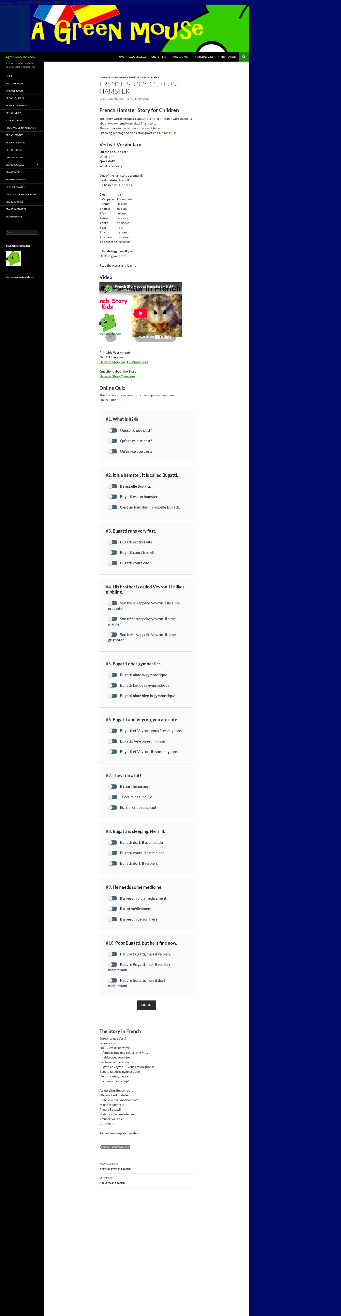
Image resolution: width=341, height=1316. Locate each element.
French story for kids (116, 1147)
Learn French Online (112, 77)
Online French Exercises (143, 77)
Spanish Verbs (14, 172)
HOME (121, 56)
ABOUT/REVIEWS (137, 56)
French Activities (16, 142)
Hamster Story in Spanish (115, 1166)
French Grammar (16, 105)
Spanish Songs (14, 216)
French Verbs (13, 113)
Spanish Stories (14, 201)
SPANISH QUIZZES (227, 56)
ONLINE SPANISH (181, 56)
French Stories (14, 135)
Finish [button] (146, 1005)
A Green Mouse (139, 98)
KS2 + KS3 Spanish (15, 187)
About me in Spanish (112, 1180)
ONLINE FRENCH (159, 56)
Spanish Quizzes (15, 164)
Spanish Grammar (16, 179)
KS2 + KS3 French (15, 120)
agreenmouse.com (20, 57)
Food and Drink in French (21, 127)
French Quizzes (15, 98)
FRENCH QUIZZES (204, 56)
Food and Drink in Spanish (21, 194)
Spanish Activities (16, 209)
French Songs (14, 150)
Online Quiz (107, 400)
